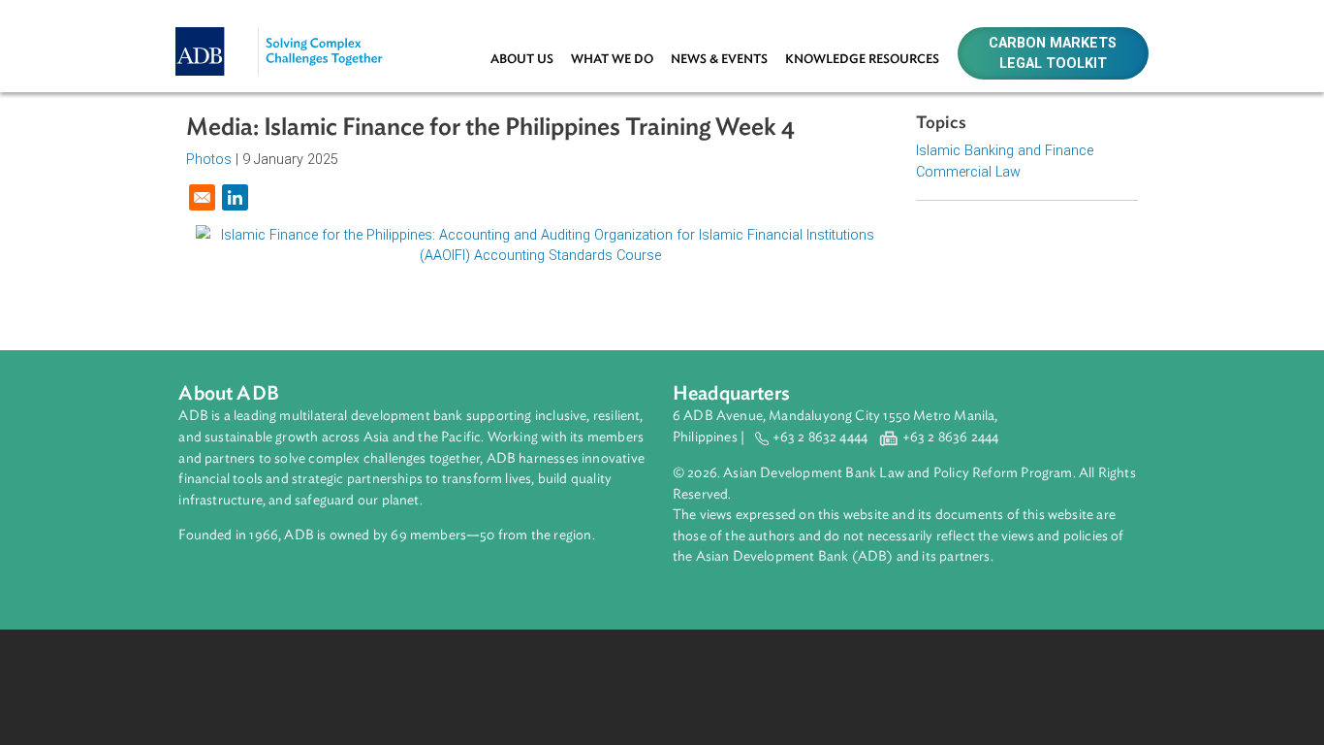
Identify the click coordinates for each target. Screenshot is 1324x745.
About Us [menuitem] (521, 59)
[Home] (294, 26)
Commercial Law (968, 172)
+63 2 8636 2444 (950, 437)
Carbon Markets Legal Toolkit (1053, 54)
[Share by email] (202, 197)
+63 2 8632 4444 (820, 437)
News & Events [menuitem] (719, 59)
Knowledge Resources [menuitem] (862, 59)
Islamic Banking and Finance (1004, 151)
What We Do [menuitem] (612, 59)
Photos (209, 159)
